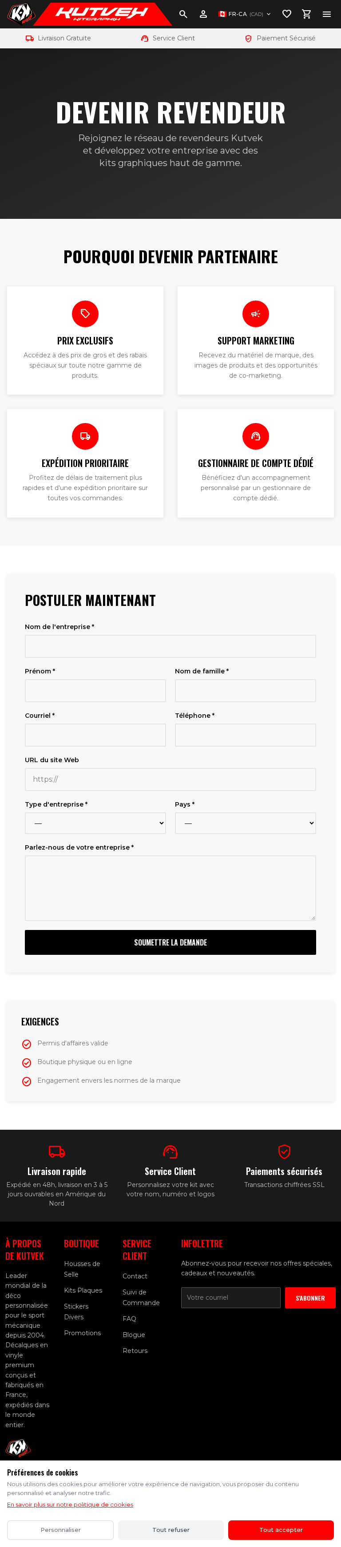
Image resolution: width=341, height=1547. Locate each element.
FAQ (129, 1319)
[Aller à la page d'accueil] (21, 14)
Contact (135, 1276)
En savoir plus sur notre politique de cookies (70, 1504)
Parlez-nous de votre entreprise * (79, 847)
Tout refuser (171, 1529)
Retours (135, 1351)
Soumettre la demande (170, 942)
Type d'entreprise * (56, 804)
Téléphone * (194, 716)
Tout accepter (281, 1529)
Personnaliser (60, 1529)
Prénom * (40, 671)
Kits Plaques (83, 1290)
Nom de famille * (202, 671)
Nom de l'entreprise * (59, 627)
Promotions (82, 1333)
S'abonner (310, 1297)
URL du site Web (52, 760)
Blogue (134, 1335)
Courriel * (40, 716)
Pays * (184, 804)
